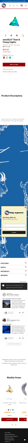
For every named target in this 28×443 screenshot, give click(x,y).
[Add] (10, 61)
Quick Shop (9, 419)
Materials (5, 271)
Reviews (4, 275)
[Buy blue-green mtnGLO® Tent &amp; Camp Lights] (9, 389)
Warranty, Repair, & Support (11, 436)
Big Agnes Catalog (9, 438)
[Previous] (12, 424)
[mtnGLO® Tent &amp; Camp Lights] (5, 35)
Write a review (17, 45)
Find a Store (7, 432)
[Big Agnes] (3, 5)
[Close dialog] (25, 207)
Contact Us (7, 441)
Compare (10, 399)
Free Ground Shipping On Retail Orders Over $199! (14, 1)
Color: (8, 55)
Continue (14, 232)
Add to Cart (14, 65)
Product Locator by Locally (10, 72)
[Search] (10, 5)
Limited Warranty (22, 359)
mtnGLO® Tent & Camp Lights (9, 403)
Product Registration (9, 439)
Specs (3, 267)
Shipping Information (10, 434)
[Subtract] (3, 61)
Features (5, 263)
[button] (13, 5)
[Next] (15, 424)
